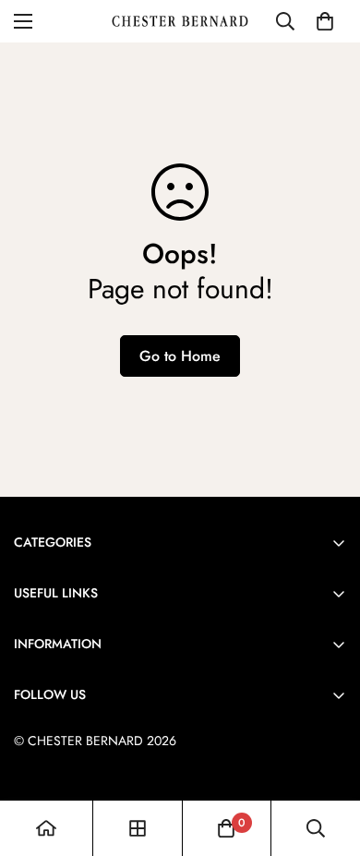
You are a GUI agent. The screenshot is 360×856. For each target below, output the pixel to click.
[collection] (137, 828)
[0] (325, 21)
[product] (46, 828)
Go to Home (180, 356)
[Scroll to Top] (326, 758)
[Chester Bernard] (180, 21)
